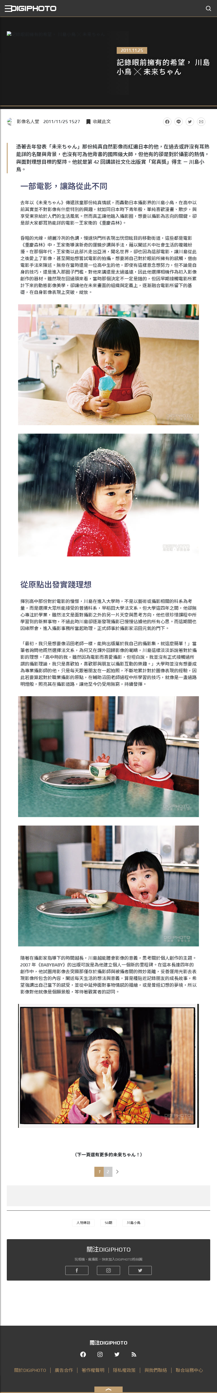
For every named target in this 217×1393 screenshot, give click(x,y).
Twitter (190, 121)
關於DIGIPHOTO (30, 1370)
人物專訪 (83, 1223)
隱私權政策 (124, 1370)
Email (201, 121)
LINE (178, 121)
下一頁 (117, 1172)
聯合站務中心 (189, 1370)
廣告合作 (64, 1370)
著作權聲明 (93, 1370)
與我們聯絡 (155, 1370)
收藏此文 (102, 121)
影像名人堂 (28, 121)
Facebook (167, 121)
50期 (108, 1223)
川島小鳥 (133, 1223)
